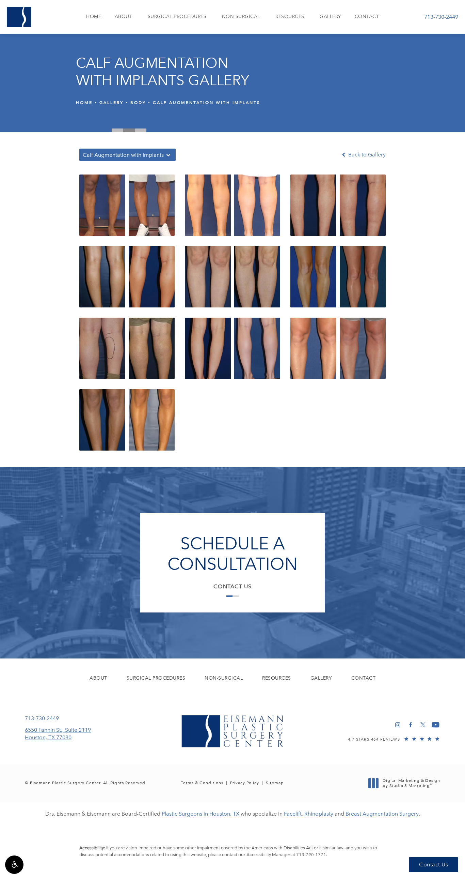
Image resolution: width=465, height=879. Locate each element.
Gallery (111, 102)
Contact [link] (367, 16)
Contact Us (232, 586)
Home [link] (93, 16)
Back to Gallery (366, 154)
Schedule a (232, 553)
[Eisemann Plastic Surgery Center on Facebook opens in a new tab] (410, 724)
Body (138, 102)
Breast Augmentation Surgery (382, 813)
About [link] (123, 16)
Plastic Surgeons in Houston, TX (200, 813)
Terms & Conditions (202, 783)
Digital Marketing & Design (411, 783)
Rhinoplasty (318, 813)
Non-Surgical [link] (241, 16)
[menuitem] (94, 17)
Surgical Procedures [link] (177, 16)
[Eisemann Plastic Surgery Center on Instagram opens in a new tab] (397, 724)
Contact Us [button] (433, 864)
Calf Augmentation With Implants (206, 102)
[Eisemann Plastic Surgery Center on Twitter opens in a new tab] (423, 724)
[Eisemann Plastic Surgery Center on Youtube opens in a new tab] (435, 724)
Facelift (293, 813)
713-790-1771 (311, 854)
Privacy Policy (244, 783)
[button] (14, 864)
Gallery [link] (330, 16)
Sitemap (275, 783)
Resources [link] (289, 16)
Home (84, 102)
